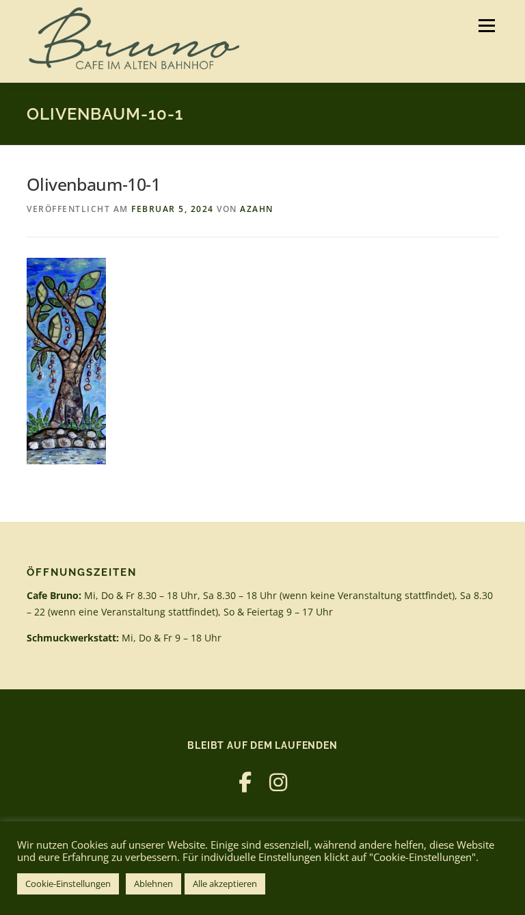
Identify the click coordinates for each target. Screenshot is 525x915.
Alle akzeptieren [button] (225, 883)
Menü (486, 25)
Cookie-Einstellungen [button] (68, 883)
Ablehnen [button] (153, 883)
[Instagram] (278, 782)
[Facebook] (245, 782)
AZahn (256, 209)
